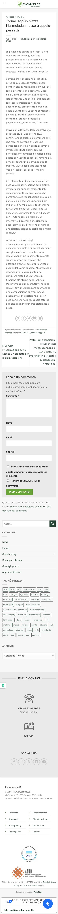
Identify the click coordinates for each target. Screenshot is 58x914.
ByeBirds (24, 594)
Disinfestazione (40, 819)
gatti (19, 620)
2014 (5, 589)
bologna (13, 594)
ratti (24, 333)
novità (34, 625)
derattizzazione (33, 604)
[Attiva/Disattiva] (54, 554)
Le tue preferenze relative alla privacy (32, 901)
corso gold (8, 604)
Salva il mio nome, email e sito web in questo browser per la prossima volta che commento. (27, 471)
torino (34, 333)
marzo (16, 625)
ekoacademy (9, 614)
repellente (46, 630)
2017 (19, 589)
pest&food (8, 630)
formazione (8, 620)
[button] (4, 4)
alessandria (29, 589)
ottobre (43, 625)
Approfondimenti (11, 571)
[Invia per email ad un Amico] (34, 318)
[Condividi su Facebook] (23, 318)
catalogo (45, 594)
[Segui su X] (29, 761)
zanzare (35, 635)
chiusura (7, 599)
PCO (51, 625)
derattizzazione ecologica (15, 610)
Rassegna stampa (15, 17)
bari (5, 594)
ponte (29, 630)
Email (9, 437)
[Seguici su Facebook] (14, 761)
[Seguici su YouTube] (44, 761)
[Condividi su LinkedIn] (40, 318)
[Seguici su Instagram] (21, 761)
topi (28, 333)
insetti (27, 620)
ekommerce (34, 614)
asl (46, 589)
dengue (19, 604)
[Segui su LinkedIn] (36, 761)
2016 (12, 589)
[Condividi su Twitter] (29, 318)
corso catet (47, 599)
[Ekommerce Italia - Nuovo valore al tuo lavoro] (29, 4)
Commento (12, 396)
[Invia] (52, 523)
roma (5, 635)
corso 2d (35, 599)
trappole (41, 333)
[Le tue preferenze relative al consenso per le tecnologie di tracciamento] (3, 685)
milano (25, 625)
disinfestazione (37, 610)
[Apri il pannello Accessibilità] (48, 904)
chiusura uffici (21, 599)
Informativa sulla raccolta (19, 910)
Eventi (5, 547)
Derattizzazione (40, 812)
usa (27, 635)
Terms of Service (31, 885)
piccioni (20, 630)
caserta (34, 594)
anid (40, 589)
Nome (9, 423)
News (5, 541)
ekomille (22, 614)
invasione (37, 620)
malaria (6, 625)
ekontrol (46, 614)
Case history (9, 554)
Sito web (10, 452)
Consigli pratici (11, 566)
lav (46, 620)
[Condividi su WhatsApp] (17, 318)
